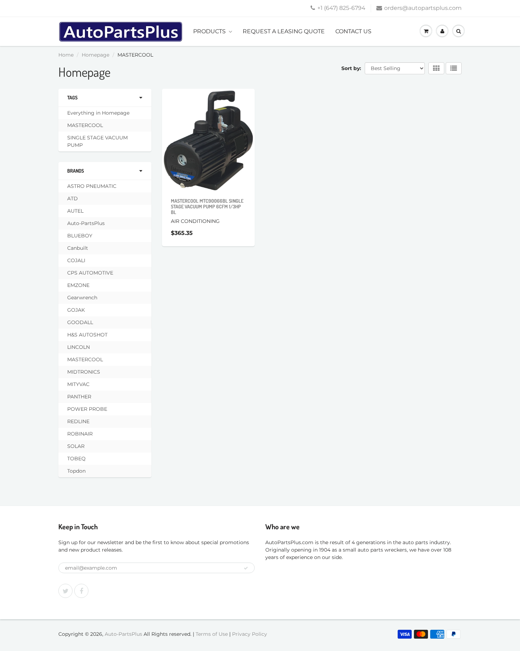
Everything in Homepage (98, 113)
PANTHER (79, 396)
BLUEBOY (79, 235)
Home (66, 55)
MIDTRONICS (83, 372)
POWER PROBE (87, 409)
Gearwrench (82, 297)
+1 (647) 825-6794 (341, 8)
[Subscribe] (245, 568)
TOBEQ (76, 458)
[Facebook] (81, 591)
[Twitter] (65, 591)
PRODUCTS (209, 31)
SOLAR (76, 446)
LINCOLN (78, 347)
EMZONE (78, 285)
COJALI (76, 260)
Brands (75, 171)
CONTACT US (353, 31)
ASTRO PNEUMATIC (91, 186)
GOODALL (80, 322)
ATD (72, 198)
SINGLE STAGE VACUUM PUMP (97, 141)
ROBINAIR (80, 434)
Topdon (76, 471)
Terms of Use (212, 634)
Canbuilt (77, 248)
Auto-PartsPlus (86, 223)
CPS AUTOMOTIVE (90, 273)
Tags (72, 97)
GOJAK (76, 310)
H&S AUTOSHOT (87, 335)
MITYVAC (78, 384)
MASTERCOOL (85, 125)
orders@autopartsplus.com (423, 8)
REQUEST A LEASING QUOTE (284, 31)
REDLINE (78, 421)
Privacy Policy (249, 634)
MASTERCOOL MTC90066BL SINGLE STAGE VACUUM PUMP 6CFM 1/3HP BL (207, 206)
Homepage (95, 55)
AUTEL (75, 211)
